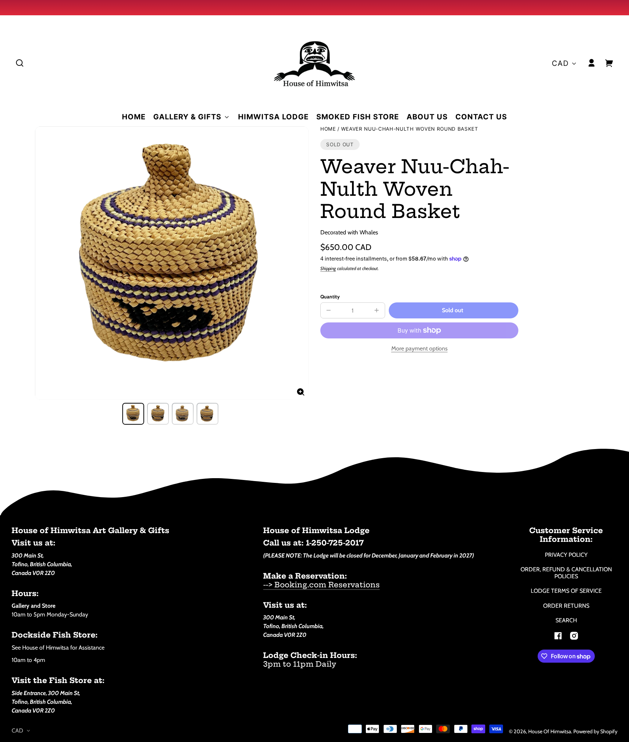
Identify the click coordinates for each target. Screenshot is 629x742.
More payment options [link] (419, 348)
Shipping (328, 268)
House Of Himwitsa (549, 731)
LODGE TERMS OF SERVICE (566, 590)
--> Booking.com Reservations (321, 584)
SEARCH (566, 620)
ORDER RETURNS (566, 605)
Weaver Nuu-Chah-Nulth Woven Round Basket (409, 129)
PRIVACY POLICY (566, 554)
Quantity (330, 296)
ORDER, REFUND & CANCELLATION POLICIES (566, 573)
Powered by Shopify (595, 731)
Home (328, 129)
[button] (20, 63)
